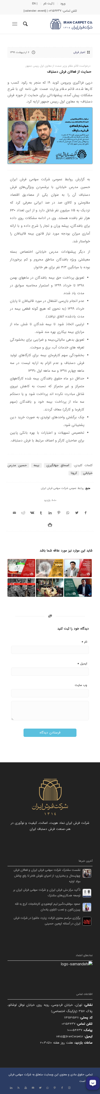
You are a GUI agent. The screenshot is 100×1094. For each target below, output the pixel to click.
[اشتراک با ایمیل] (14, 513)
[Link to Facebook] (62, 1088)
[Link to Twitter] (40, 1088)
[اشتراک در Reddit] (23, 513)
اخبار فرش (79, 52)
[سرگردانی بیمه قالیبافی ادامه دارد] (50, 587)
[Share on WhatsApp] (67, 513)
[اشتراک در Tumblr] (41, 513)
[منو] (15, 24)
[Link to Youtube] (25, 1088)
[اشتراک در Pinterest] (58, 513)
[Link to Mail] (33, 1088)
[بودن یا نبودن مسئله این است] (21, 587)
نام (84, 641)
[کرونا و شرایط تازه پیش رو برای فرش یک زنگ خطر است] (78, 587)
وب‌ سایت (81, 685)
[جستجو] (24, 24)
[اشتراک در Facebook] (85, 513)
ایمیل (82, 663)
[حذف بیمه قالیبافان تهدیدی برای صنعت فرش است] (78, 568)
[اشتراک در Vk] (32, 513)
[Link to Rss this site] (18, 1088)
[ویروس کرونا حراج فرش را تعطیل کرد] (50, 568)
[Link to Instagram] (69, 1088)
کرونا (74, 473)
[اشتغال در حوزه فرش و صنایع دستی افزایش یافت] (21, 568)
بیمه (36, 465)
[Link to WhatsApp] (47, 1088)
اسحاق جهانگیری (57, 465)
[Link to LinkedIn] (11, 1088)
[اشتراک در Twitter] (76, 513)
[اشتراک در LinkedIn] (50, 513)
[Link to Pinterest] (54, 1088)
